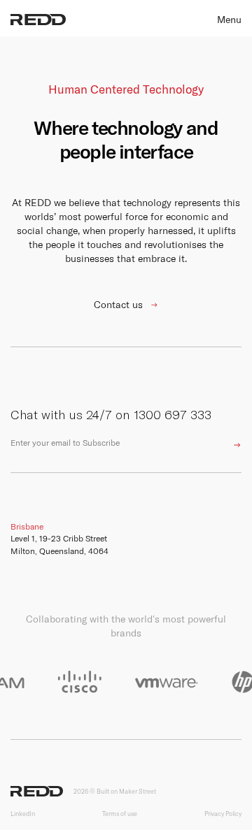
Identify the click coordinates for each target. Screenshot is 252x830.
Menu (229, 19)
